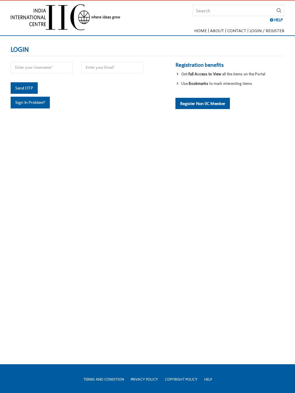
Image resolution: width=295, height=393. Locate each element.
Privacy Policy (144, 379)
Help (208, 379)
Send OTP (24, 87)
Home (200, 31)
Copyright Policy (181, 379)
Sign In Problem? (30, 102)
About (217, 31)
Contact (236, 31)
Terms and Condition (103, 379)
